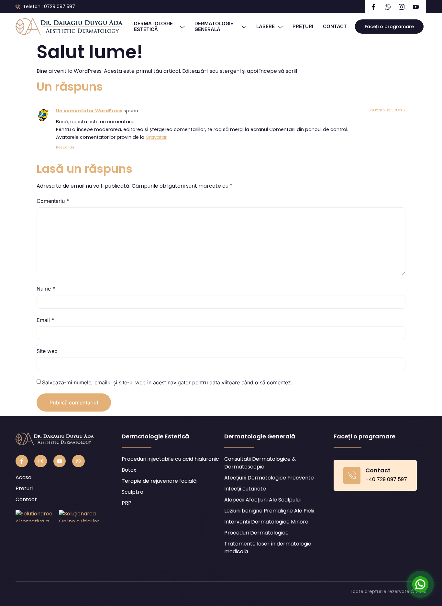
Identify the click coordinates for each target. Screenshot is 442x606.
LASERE (265, 26)
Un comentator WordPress (89, 110)
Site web (47, 351)
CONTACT (335, 26)
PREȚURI (303, 26)
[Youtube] (59, 461)
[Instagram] (40, 461)
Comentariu (53, 201)
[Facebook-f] (22, 461)
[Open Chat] (420, 584)
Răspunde (65, 147)
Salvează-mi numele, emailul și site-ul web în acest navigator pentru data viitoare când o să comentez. (167, 382)
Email (45, 320)
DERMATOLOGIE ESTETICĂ (153, 26)
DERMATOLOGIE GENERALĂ (213, 26)
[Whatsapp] (78, 461)
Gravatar (156, 137)
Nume (46, 288)
